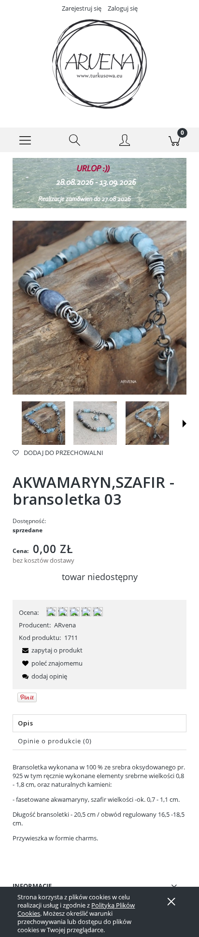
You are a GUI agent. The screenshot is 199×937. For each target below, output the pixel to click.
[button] (25, 140)
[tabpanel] (99, 802)
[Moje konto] (124, 141)
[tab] (99, 723)
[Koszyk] (174, 140)
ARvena (65, 625)
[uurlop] (99, 182)
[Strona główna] (99, 64)
